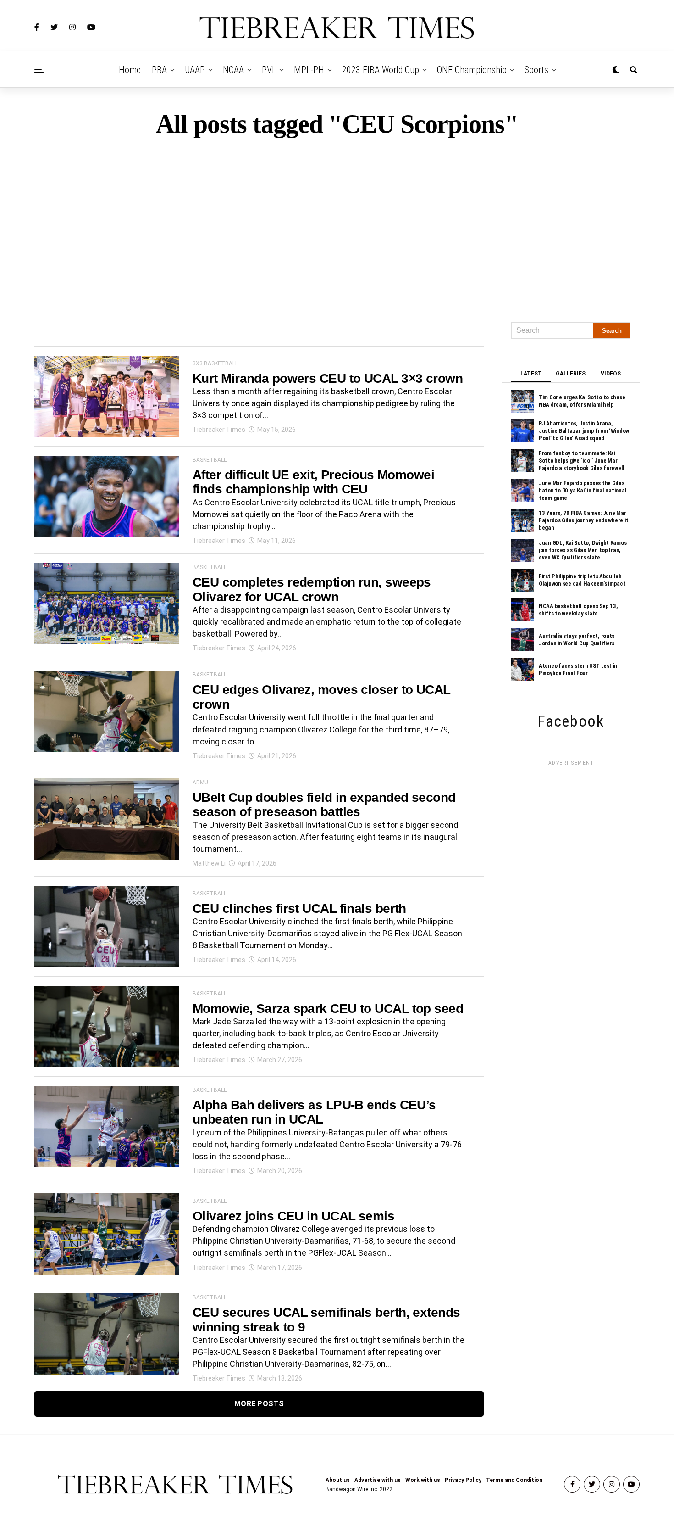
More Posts (259, 1403)
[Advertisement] (337, 226)
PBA (159, 69)
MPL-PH (309, 69)
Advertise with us (377, 1480)
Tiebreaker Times (219, 429)
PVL (269, 69)
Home (130, 69)
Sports (536, 69)
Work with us (422, 1480)
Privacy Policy (463, 1480)
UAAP (195, 69)
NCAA (233, 69)
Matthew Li (209, 863)
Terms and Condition (514, 1480)
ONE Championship (472, 69)
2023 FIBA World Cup (380, 69)
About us (338, 1480)
